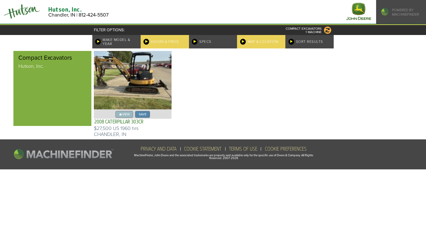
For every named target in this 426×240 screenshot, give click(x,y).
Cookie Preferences (286, 149)
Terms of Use (243, 149)
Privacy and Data (159, 149)
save (143, 114)
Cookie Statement (202, 149)
